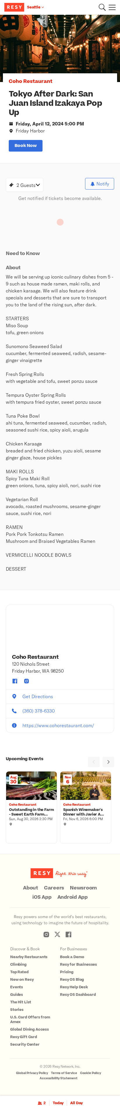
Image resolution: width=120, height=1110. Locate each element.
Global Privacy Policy (32, 1073)
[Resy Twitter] (57, 934)
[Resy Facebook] (68, 934)
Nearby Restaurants (28, 957)
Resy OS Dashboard (78, 994)
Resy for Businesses (78, 964)
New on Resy (21, 979)
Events (16, 987)
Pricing (66, 972)
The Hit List (20, 1002)
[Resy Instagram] (46, 934)
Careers (54, 888)
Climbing (18, 964)
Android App (72, 897)
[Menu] (111, 7)
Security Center (25, 1044)
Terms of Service (64, 1073)
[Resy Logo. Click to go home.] (15, 7)
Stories (17, 1009)
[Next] (108, 762)
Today (58, 1103)
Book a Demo (72, 957)
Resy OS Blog (72, 979)
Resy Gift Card (23, 1037)
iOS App (41, 897)
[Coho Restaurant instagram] (26, 681)
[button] (102, 7)
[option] (60, 48)
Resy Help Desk (74, 987)
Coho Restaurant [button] (30, 81)
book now (26, 146)
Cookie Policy (90, 1073)
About (30, 888)
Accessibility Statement (58, 1078)
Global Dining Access (29, 1029)
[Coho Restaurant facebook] (15, 681)
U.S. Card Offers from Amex (30, 1020)
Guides (16, 994)
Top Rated (19, 972)
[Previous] (94, 762)
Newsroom (83, 888)
